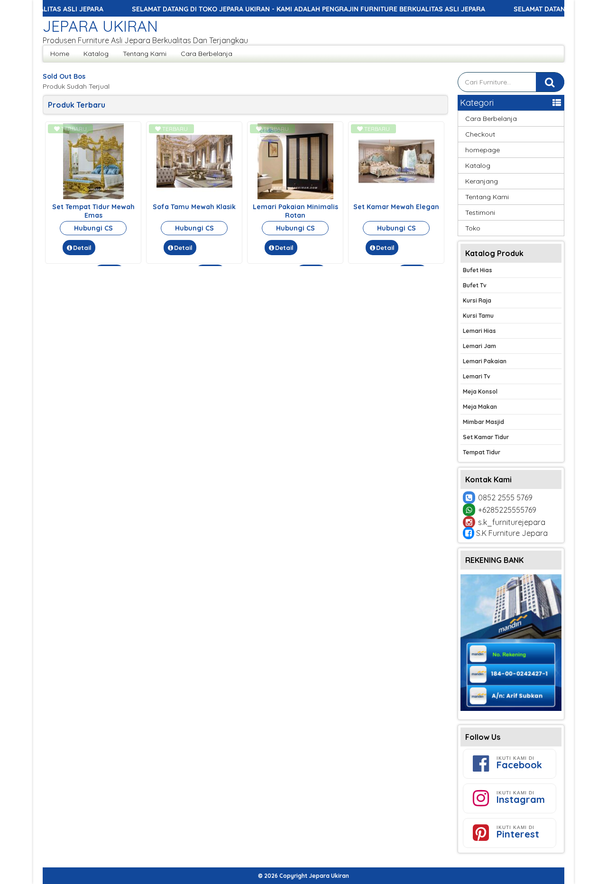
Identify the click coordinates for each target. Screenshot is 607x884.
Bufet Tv (475, 285)
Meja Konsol (480, 391)
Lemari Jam (479, 346)
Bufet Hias (477, 270)
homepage (482, 150)
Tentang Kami (144, 53)
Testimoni (480, 212)
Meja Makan (480, 406)
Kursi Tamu (478, 315)
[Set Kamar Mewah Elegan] (396, 197)
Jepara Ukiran (100, 26)
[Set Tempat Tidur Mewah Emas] (93, 197)
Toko (472, 228)
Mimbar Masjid (483, 421)
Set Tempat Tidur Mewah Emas (93, 211)
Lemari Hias (479, 330)
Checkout (480, 134)
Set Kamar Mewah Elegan (396, 207)
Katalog (96, 53)
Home (59, 53)
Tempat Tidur (481, 452)
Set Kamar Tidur (486, 437)
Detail (82, 247)
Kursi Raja (477, 300)
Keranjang (481, 181)
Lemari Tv (476, 376)
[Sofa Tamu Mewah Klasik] (194, 197)
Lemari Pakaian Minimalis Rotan (295, 211)
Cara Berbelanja (206, 53)
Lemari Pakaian (484, 361)
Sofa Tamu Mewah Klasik (194, 207)
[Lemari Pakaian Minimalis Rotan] (295, 197)
